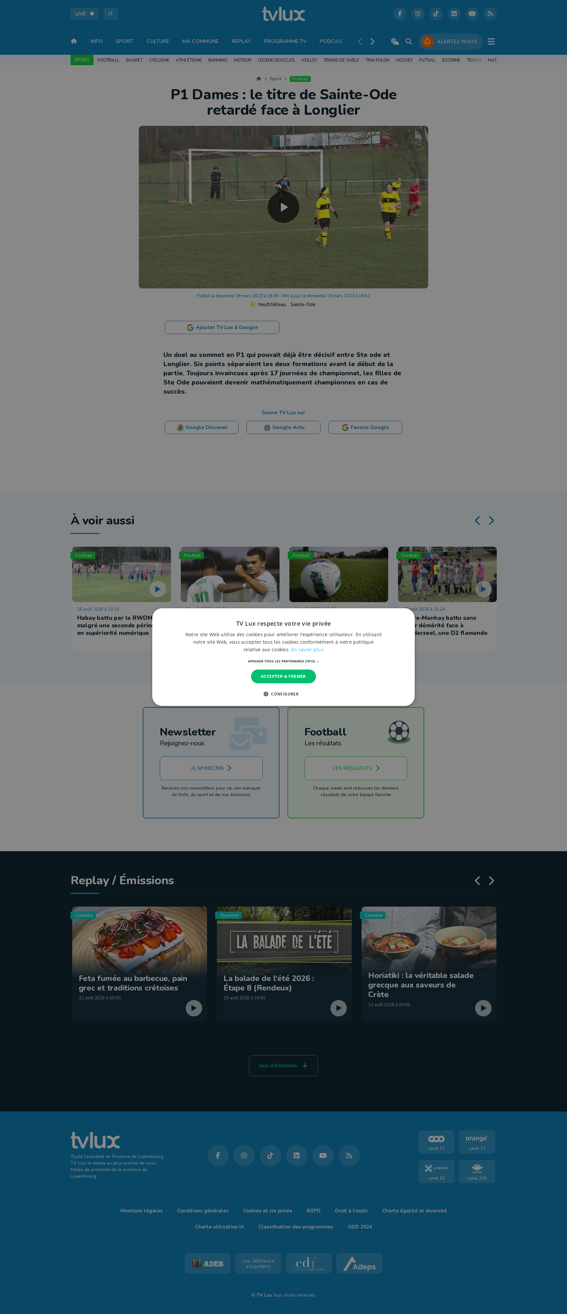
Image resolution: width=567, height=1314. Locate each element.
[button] (283, 661)
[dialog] (283, 657)
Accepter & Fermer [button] (283, 676)
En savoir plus (307, 649)
